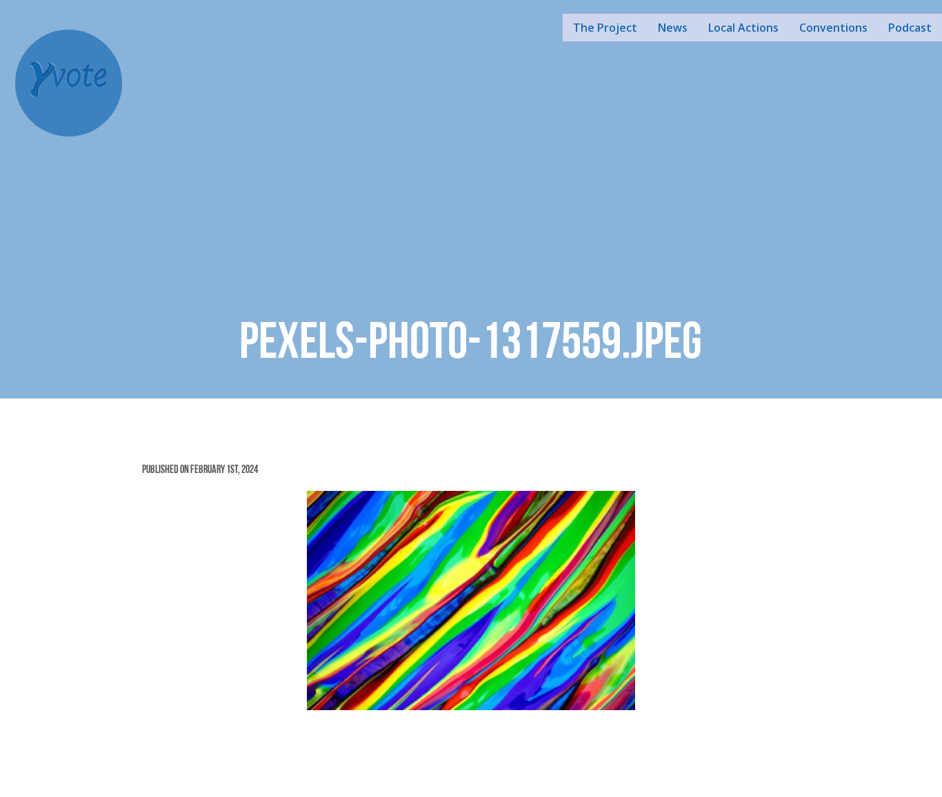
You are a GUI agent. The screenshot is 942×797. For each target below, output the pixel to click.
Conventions (833, 27)
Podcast (910, 27)
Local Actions (743, 27)
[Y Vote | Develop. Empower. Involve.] (69, 81)
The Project (605, 27)
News (673, 27)
